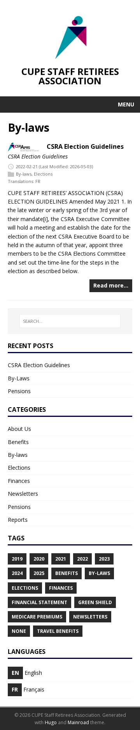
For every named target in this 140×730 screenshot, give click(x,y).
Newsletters (23, 493)
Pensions (19, 391)
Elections (43, 174)
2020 (38, 559)
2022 (82, 559)
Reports (18, 519)
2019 (17, 559)
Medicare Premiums (37, 616)
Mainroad (78, 722)
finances (61, 588)
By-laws (24, 174)
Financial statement (39, 602)
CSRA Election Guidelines (85, 146)
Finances (19, 480)
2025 (38, 573)
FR (37, 181)
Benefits (18, 442)
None (19, 631)
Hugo (51, 722)
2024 (17, 573)
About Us (19, 428)
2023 (104, 559)
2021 (60, 559)
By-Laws (19, 378)
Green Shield (95, 602)
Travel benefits (58, 631)
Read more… (110, 285)
